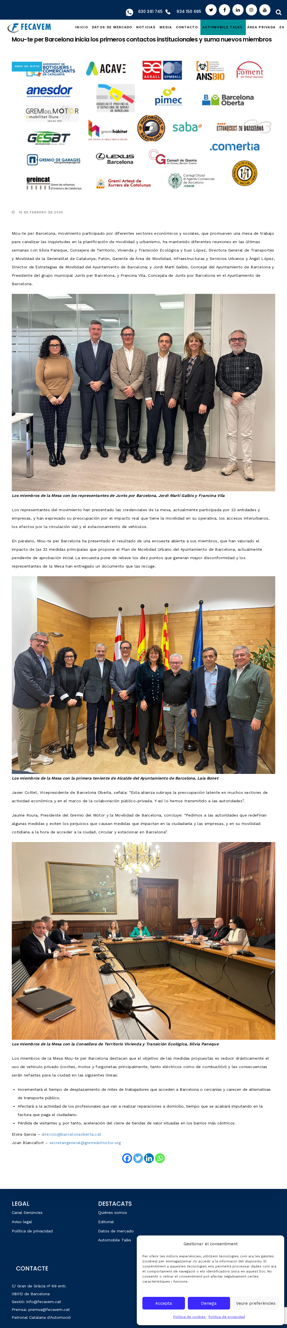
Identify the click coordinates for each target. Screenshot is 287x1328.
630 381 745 (150, 11)
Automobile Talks (114, 1240)
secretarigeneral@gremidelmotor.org (85, 1142)
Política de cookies (189, 1317)
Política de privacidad (227, 1317)
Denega (209, 1303)
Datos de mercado (116, 1231)
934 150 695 (189, 11)
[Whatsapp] (160, 1158)
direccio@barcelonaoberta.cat (71, 1134)
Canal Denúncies (27, 1212)
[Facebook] (127, 1158)
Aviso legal (22, 1221)
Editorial (106, 1221)
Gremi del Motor (27, 66)
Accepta (163, 1303)
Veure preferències (256, 1303)
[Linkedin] (149, 1158)
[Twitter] (138, 1158)
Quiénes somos (112, 1212)
